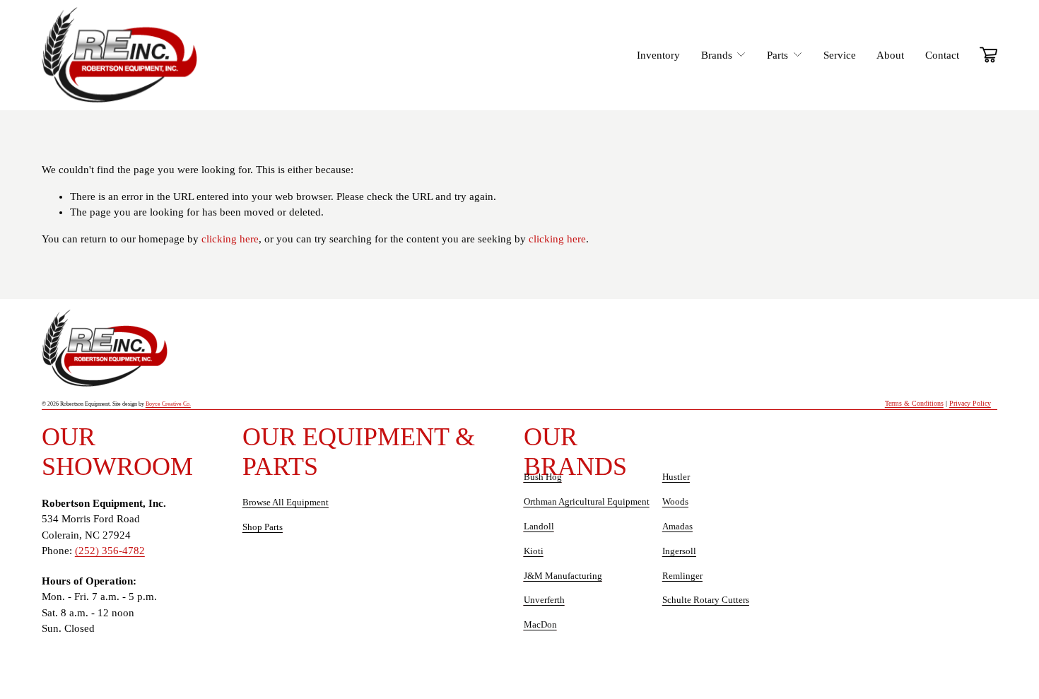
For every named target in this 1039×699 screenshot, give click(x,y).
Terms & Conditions (914, 403)
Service (839, 55)
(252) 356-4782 (110, 550)
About (890, 55)
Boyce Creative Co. (192, 404)
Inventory (658, 55)
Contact (942, 55)
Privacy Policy (970, 403)
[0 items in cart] (988, 55)
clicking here (230, 239)
